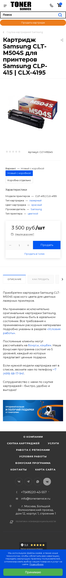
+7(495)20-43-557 (34, 492)
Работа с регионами (33, 449)
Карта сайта (45, 469)
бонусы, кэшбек (39, 345)
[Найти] (60, 15)
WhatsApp (38, 482)
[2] (9, 152)
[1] (6, 152)
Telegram (28, 482)
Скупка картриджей (23, 443)
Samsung (36, 209)
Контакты (18, 469)
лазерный (35, 200)
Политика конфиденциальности (36, 521)
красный (36, 204)
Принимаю (33, 572)
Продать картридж (33, 22)
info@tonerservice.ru (35, 498)
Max (47, 482)
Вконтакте (19, 482)
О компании (33, 436)
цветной (33, 213)
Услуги (53, 443)
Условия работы (33, 456)
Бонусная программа (33, 462)
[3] (12, 152)
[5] (19, 152)
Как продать (40, 279)
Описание (14, 279)
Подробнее (36, 564)
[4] (16, 152)
